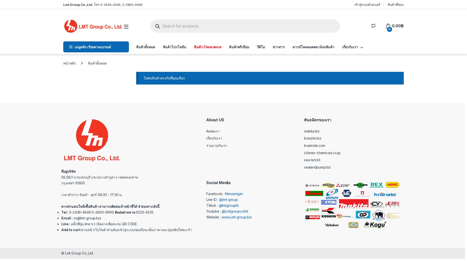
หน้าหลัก (69, 63)
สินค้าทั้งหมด (145, 47)
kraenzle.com (314, 145)
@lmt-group (228, 199)
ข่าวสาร (279, 47)
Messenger (234, 194)
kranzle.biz (312, 138)
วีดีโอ (261, 47)
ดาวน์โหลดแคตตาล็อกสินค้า (313, 47)
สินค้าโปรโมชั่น (174, 47)
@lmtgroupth (229, 205)
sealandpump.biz (317, 167)
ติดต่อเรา (213, 131)
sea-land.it (312, 160)
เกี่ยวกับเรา (350, 47)
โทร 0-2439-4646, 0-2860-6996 (102, 5)
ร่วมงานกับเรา (216, 145)
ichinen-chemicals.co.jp (322, 153)
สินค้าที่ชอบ (396, 5)
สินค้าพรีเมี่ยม (239, 47)
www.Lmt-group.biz (237, 217)
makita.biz (312, 131)
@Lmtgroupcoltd (235, 211)
